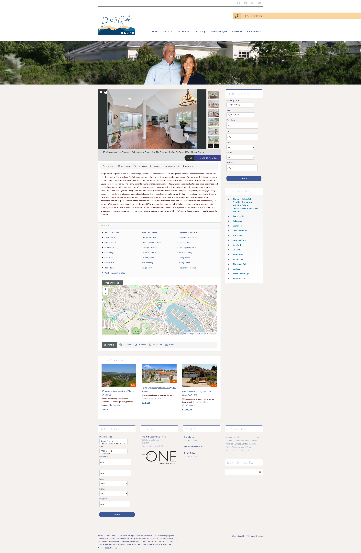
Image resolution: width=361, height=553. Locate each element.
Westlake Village (241, 273)
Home (155, 31)
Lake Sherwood (240, 230)
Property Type (232, 100)
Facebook (128, 344)
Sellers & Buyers (219, 31)
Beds (228, 143)
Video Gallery (254, 31)
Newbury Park (239, 240)
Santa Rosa (238, 254)
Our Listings (200, 31)
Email (171, 344)
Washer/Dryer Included (114, 273)
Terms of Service (162, 544)
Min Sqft (230, 162)
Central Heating (149, 237)
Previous (100, 119)
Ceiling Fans (109, 237)
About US (167, 31)
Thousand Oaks (240, 264)
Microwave (109, 262)
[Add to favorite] (101, 93)
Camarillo (237, 226)
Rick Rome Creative (254, 536)
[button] (159, 306)
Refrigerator (184, 262)
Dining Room (110, 242)
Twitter (142, 344)
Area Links (237, 31)
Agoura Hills (238, 216)
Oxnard (236, 249)
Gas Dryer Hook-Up (187, 247)
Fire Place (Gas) (111, 247)
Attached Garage (149, 232)
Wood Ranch (239, 278)
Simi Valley (238, 259)
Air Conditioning (111, 232)
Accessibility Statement (109, 548)
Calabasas (237, 221)
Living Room (184, 257)
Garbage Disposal (149, 247)
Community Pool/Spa (188, 237)
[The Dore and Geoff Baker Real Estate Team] (116, 24)
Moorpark (237, 235)
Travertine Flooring (187, 267)
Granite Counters (150, 252)
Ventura (236, 269)
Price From (231, 120)
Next (204, 119)
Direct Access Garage (151, 242)
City (228, 110)
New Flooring (147, 262)
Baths (229, 152)
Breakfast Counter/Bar (189, 232)
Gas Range (109, 252)
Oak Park (237, 245)
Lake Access (109, 257)
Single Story (147, 267)
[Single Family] (240, 104)
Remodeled (109, 267)
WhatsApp (157, 344)
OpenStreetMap (201, 333)
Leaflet (189, 333)
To (227, 131)
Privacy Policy (145, 544)
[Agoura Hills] (240, 114)
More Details (114, 405)
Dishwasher (184, 242)
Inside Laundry (185, 252)
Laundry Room (148, 257)
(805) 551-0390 (253, 16)
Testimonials (183, 31)
